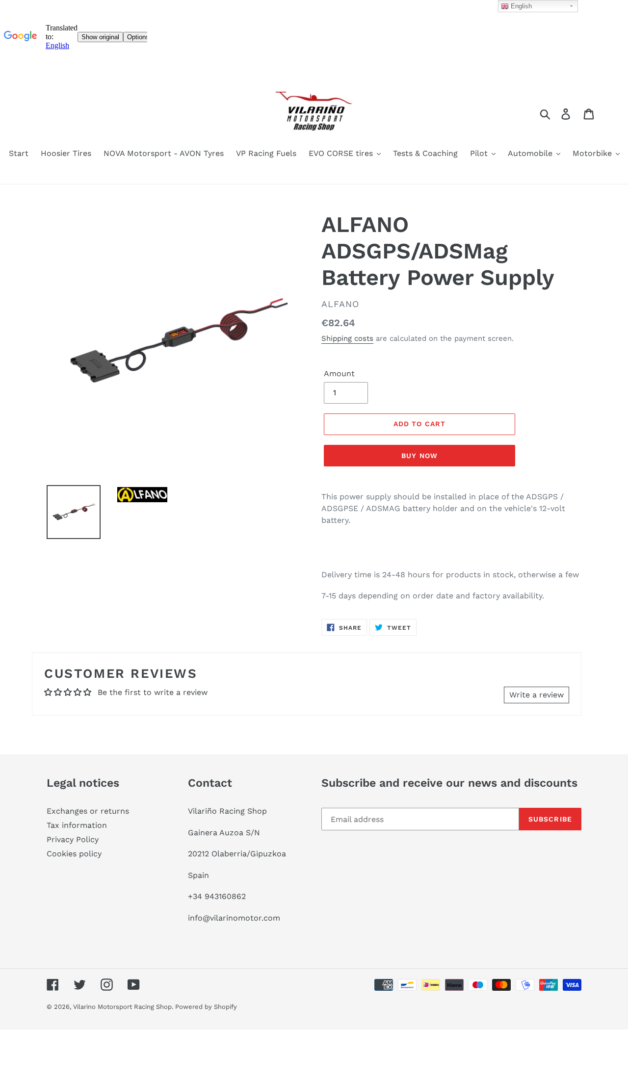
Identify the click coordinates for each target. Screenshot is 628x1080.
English (520, 6)
